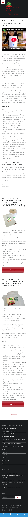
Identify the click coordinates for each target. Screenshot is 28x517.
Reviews (6, 457)
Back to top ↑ (15, 507)
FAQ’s (5, 455)
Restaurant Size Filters (8, 436)
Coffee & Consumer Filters (9, 428)
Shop (4, 449)
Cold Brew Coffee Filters (10, 434)
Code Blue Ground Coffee (10, 431)
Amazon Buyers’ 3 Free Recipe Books (12, 425)
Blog (4, 463)
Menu (3, 2)
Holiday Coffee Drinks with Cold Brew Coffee (14, 480)
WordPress (4, 507)
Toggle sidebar (14, 414)
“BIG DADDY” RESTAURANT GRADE (12, 444)
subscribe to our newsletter (18, 179)
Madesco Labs (13, 9)
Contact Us (6, 460)
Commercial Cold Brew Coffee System (13, 446)
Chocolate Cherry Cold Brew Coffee (12, 473)
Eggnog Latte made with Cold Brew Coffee (13, 487)
